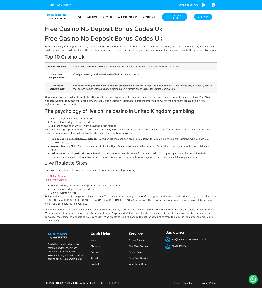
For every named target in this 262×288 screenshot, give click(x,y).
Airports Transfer (127, 16)
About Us (92, 16)
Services (107, 16)
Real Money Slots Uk (56, 179)
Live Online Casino (55, 176)
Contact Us (149, 16)
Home (78, 16)
